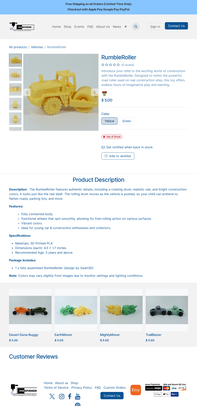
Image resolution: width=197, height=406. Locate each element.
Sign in (155, 27)
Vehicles (37, 47)
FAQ (98, 387)
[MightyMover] (121, 310)
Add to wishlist (120, 156)
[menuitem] (56, 26)
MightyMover (110, 335)
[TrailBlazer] (167, 310)
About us (61, 383)
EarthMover (63, 335)
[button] (136, 27)
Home (48, 383)
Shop (74, 383)
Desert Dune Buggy (23, 335)
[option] (98, 316)
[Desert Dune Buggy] (30, 310)
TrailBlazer (153, 335)
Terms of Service (56, 387)
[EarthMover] (76, 310)
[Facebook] (69, 396)
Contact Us (176, 26)
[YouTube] (77, 396)
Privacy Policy (81, 387)
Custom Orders (115, 387)
